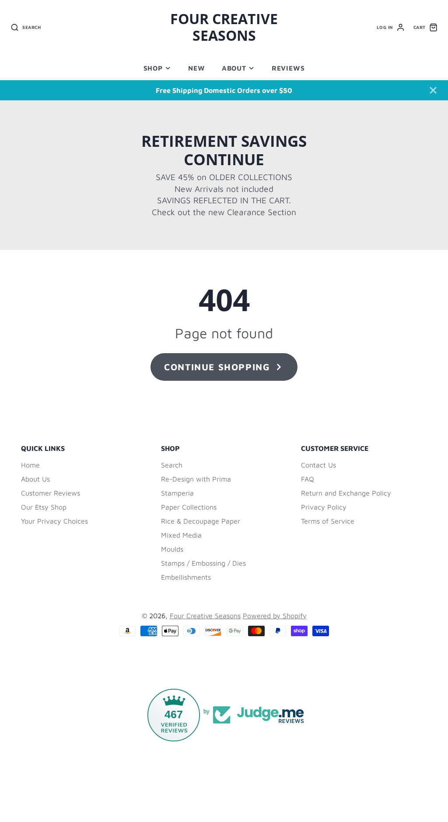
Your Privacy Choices (54, 521)
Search (171, 465)
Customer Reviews (50, 493)
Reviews (288, 68)
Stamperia (177, 493)
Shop (153, 68)
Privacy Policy (323, 507)
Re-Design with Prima (196, 479)
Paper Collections (189, 507)
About (234, 68)
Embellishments (186, 577)
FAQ (307, 479)
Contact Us (318, 465)
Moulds (172, 549)
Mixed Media (181, 535)
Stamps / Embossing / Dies (203, 563)
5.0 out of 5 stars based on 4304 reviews (245, 783)
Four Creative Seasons (205, 616)
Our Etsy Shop (43, 507)
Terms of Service (327, 521)
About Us (35, 479)
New (196, 68)
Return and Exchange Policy (346, 493)
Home (30, 465)
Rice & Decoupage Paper (200, 521)
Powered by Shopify (275, 616)
